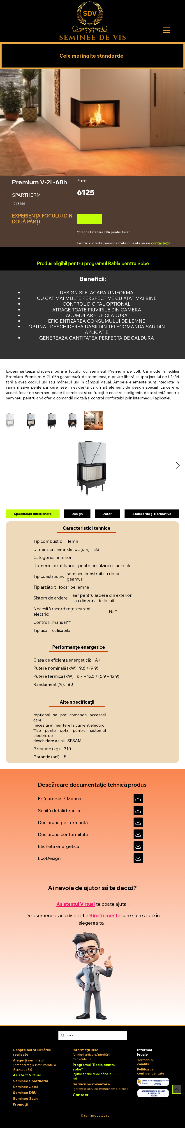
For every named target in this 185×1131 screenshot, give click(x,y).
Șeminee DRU (25, 1092)
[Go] (138, 798)
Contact (80, 1094)
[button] (167, 30)
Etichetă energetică (58, 846)
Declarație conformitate (63, 834)
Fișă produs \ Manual (60, 798)
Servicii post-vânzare (91, 1084)
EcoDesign (49, 858)
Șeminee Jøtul (25, 1086)
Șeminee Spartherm (30, 1081)
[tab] (32, 513)
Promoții (20, 1104)
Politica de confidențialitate (150, 1071)
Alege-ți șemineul (28, 1060)
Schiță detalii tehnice (60, 810)
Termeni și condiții (145, 1062)
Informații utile (85, 1050)
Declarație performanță (63, 822)
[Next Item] (177, 466)
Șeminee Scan (25, 1098)
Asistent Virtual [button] (27, 1075)
